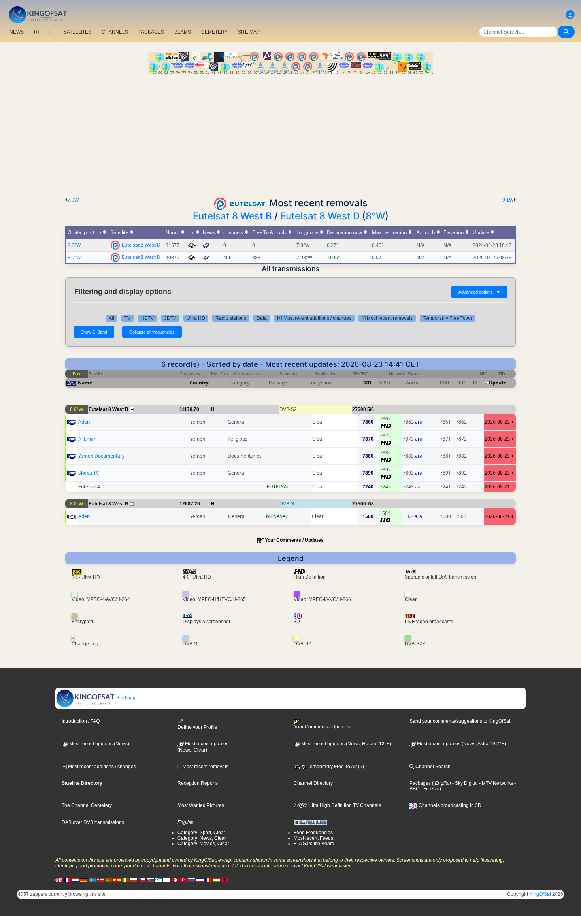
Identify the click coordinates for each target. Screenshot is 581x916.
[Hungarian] (216, 879)
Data (262, 318)
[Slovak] (150, 879)
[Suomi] (166, 879)
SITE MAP (249, 32)
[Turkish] (183, 879)
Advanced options (479, 292)
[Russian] (191, 879)
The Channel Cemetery (87, 805)
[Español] (117, 879)
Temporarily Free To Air (447, 318)
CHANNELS (115, 32)
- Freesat (429, 789)
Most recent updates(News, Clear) (202, 747)
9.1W (507, 200)
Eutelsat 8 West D (320, 216)
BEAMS (182, 32)
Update (497, 382)
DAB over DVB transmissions (93, 822)
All (111, 318)
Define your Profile (197, 727)
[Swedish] (92, 879)
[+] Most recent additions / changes (314, 318)
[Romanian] (208, 879)
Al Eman (87, 438)
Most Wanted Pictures (200, 805)
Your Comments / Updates (294, 540)
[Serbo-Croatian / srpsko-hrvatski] (200, 879)
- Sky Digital (464, 783)
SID (367, 382)
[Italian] (125, 879)
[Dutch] (75, 879)
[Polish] (133, 879)
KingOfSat (540, 894)
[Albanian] (224, 879)
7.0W (73, 200)
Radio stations (230, 318)
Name (85, 382)
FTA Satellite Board (314, 843)
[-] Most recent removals (387, 318)
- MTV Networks (495, 783)
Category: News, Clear (201, 838)
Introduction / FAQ (81, 721)
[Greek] (158, 879)
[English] (58, 879)
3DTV (170, 318)
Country (199, 382)
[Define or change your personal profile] (570, 15)
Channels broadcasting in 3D (449, 805)
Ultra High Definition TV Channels (344, 805)
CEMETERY (214, 32)
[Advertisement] (290, 133)
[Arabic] (175, 879)
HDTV (147, 318)
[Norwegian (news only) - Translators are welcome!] (100, 879)
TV (127, 318)
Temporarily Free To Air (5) (335, 766)
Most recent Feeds (313, 838)
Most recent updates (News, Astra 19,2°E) (461, 743)
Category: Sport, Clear (201, 832)
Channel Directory (313, 783)
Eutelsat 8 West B (232, 216)
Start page (126, 698)
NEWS (16, 32)
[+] (36, 32)
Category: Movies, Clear (203, 843)
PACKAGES (151, 32)
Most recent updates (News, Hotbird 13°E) (345, 743)
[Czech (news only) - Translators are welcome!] (141, 879)
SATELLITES (77, 32)
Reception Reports (197, 783)
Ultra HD (196, 318)
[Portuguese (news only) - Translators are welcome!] (108, 879)
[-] (51, 32)
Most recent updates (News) (98, 743)
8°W (375, 216)
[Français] (67, 879)
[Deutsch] (83, 879)
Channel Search (432, 766)
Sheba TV (88, 472)
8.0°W (74, 245)
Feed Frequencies (313, 832)
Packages (420, 783)
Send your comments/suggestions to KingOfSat (459, 721)
